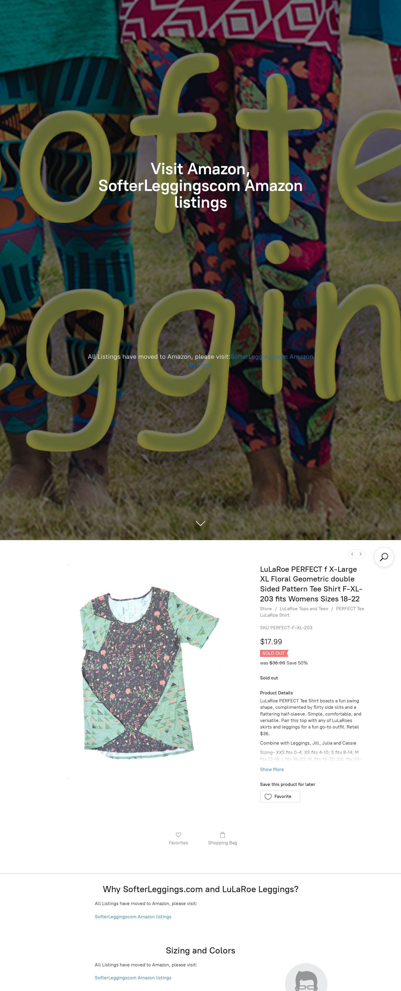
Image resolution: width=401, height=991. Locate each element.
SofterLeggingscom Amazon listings (133, 916)
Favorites (178, 842)
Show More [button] (272, 769)
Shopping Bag (222, 842)
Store (266, 608)
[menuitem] (352, 554)
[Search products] (384, 557)
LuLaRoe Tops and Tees (304, 608)
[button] (280, 796)
